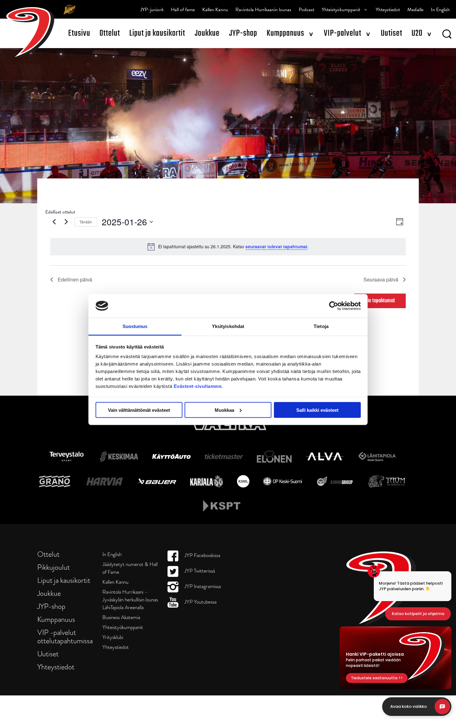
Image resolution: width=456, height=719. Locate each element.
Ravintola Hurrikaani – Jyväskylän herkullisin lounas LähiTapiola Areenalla (130, 599)
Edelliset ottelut (60, 212)
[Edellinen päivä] (54, 222)
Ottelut (110, 33)
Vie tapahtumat (380, 300)
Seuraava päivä (381, 279)
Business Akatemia (121, 617)
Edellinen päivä (75, 279)
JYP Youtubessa (200, 602)
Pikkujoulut (53, 567)
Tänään (85, 221)
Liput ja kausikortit (157, 33)
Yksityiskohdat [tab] (228, 326)
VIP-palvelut (342, 33)
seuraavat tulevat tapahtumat (276, 246)
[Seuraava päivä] (66, 222)
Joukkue (207, 33)
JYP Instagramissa (202, 586)
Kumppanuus (285, 33)
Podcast (306, 9)
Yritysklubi (112, 637)
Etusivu (79, 33)
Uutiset (391, 33)
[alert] (228, 246)
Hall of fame (183, 9)
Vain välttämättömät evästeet (139, 409)
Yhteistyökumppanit (341, 9)
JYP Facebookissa (201, 555)
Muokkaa (224, 409)
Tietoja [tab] (321, 326)
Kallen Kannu (215, 9)
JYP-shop (243, 33)
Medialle (415, 9)
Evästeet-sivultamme (198, 386)
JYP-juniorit (151, 9)
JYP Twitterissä (199, 571)
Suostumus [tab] (135, 326)
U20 (417, 33)
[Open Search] (446, 35)
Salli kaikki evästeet (317, 409)
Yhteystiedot (388, 9)
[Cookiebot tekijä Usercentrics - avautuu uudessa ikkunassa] (333, 305)
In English (440, 9)
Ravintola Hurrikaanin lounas (263, 9)
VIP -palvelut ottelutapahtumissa (65, 636)
